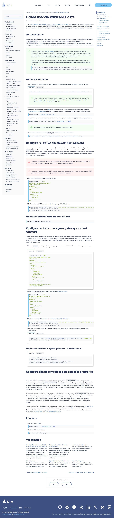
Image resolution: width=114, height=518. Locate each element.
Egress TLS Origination (78, 461)
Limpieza (99, 43)
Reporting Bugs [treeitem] (10, 172)
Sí (53, 484)
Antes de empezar (101, 14)
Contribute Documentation (13, 179)
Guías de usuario (10, 71)
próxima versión (7, 514)
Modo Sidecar (9, 46)
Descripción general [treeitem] (11, 62)
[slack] (74, 507)
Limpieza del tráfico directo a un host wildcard (104, 22)
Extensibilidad (9, 135)
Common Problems (11, 160)
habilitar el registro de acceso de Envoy (63, 100)
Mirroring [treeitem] (8, 94)
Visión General (9, 22)
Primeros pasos (10, 65)
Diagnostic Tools (10, 163)
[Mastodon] (109, 507)
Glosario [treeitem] (8, 191)
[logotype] (7, 502)
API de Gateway (50, 51)
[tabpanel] (60, 98)
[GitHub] (60, 507)
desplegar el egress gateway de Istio (43, 100)
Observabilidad (9, 132)
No (66, 484)
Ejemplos (8, 138)
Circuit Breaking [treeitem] (10, 92)
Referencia (8, 184)
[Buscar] (90, 5)
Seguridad (8, 128)
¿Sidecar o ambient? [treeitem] (11, 28)
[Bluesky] (102, 507)
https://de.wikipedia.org (63, 204)
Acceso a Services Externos (38, 24)
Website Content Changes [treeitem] (12, 181)
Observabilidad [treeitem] (9, 40)
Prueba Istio (103, 5)
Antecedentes (101, 12)
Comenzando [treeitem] (9, 48)
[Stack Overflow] (81, 507)
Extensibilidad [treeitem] (9, 43)
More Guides (9, 57)
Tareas (7, 77)
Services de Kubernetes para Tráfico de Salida (80, 472)
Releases (8, 168)
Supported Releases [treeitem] (11, 177)
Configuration (9, 156)
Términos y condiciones (59, 514)
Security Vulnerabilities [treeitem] (11, 175)
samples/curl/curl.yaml (48, 114)
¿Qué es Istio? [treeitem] (9, 24)
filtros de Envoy (89, 406)
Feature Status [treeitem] (9, 170)
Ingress (8, 98)
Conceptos (8, 34)
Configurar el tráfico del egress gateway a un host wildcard (103, 28)
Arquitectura (9, 73)
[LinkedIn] (88, 507)
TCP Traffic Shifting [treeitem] (11, 88)
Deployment (9, 154)
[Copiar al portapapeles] (90, 67)
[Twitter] (95, 507)
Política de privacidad (73, 514)
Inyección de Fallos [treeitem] (11, 83)
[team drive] (67, 507)
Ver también (100, 45)
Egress (8, 101)
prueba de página (41, 20)
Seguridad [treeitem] (8, 38)
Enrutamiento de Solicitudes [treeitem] (13, 81)
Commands (9, 189)
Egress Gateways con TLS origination (59, 461)
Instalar (8, 52)
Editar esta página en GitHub (102, 514)
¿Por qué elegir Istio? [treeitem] (11, 26)
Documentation (29, 12)
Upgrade (8, 55)
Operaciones (9, 152)
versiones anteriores (19, 514)
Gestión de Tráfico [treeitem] (10, 36)
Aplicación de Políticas (11, 130)
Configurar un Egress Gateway (60, 24)
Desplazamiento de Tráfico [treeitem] (13, 85)
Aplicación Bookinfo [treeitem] (11, 140)
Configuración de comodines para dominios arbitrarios (103, 39)
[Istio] (7, 5)
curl (49, 109)
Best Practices (9, 158)
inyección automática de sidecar (36, 111)
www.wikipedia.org (62, 291)
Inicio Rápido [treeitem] (9, 30)
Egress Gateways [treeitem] (11, 109)
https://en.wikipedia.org (49, 204)
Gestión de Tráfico (10, 79)
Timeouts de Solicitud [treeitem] (12, 90)
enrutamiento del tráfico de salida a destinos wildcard (47, 411)
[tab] (31, 87)
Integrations (9, 165)
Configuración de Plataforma (13, 50)
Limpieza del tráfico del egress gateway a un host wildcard (104, 33)
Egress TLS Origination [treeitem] (13, 107)
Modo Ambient (9, 60)
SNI (71, 408)
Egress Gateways (30, 461)
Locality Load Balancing (12, 96)
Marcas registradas (87, 514)
